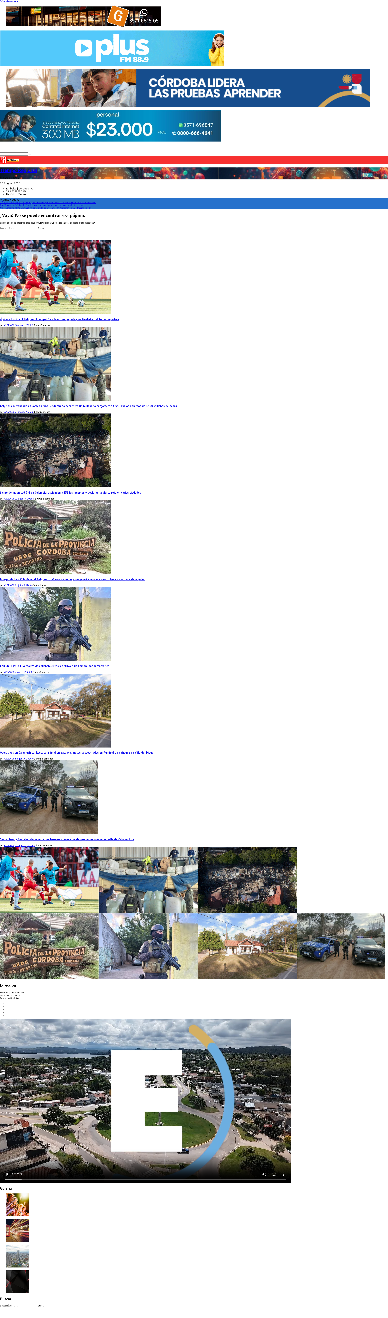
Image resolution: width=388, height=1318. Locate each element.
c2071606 (9, 325)
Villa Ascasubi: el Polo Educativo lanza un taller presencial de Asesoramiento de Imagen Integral (46, 208)
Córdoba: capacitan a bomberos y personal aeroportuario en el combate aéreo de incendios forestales (48, 202)
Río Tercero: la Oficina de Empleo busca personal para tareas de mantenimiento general (42, 205)
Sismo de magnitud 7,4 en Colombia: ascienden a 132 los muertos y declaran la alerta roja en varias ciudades (70, 492)
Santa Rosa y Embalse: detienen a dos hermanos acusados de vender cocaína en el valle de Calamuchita (67, 839)
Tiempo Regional (18, 170)
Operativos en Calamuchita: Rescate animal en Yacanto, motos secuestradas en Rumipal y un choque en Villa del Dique (76, 752)
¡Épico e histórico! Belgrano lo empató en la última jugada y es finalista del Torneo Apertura (59, 319)
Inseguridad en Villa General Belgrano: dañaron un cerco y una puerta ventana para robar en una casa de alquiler (72, 579)
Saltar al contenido (9, 1)
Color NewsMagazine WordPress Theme (61, 1314)
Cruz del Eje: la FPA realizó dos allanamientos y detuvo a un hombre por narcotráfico (54, 666)
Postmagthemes (94, 1314)
